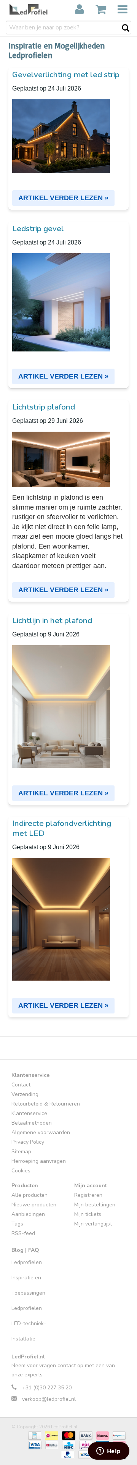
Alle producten (29, 1195)
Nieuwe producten (33, 1204)
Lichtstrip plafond (43, 406)
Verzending (24, 1094)
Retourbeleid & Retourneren (45, 1103)
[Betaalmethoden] (33, 1435)
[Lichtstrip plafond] (68, 454)
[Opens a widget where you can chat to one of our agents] (108, 1451)
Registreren (88, 1195)
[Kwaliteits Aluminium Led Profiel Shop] (32, 9)
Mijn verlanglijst (93, 1223)
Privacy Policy (27, 1142)
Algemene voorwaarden (40, 1132)
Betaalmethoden (31, 1123)
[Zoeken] (122, 28)
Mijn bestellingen (94, 1204)
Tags (17, 1223)
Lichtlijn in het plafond (52, 620)
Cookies (20, 1170)
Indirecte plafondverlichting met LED (61, 828)
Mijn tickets (87, 1214)
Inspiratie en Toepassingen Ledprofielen (28, 1293)
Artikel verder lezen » (63, 198)
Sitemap (21, 1151)
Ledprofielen (26, 1262)
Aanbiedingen (28, 1214)
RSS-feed (23, 1233)
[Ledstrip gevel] (68, 297)
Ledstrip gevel (38, 228)
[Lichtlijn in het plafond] (68, 701)
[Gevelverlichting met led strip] (68, 131)
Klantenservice (29, 1113)
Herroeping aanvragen (38, 1161)
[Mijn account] (79, 9)
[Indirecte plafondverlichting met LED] (68, 914)
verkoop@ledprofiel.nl (49, 1399)
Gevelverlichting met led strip (65, 74)
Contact (20, 1084)
